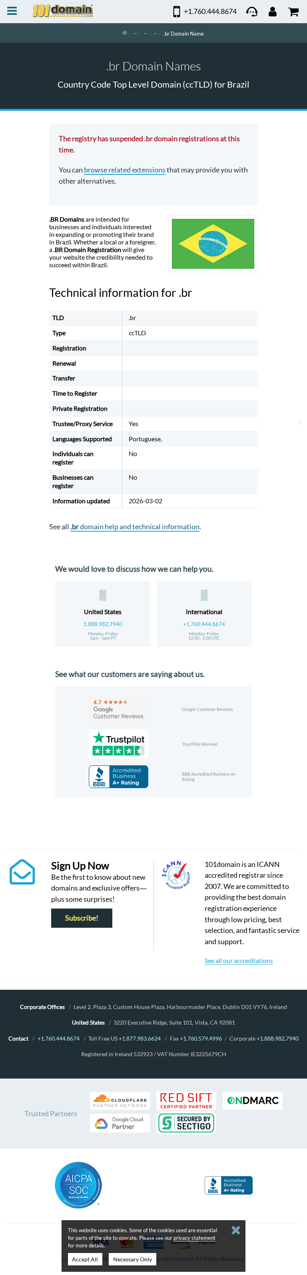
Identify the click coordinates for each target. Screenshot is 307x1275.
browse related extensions (124, 169)
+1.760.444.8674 (204, 624)
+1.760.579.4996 (201, 1038)
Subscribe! (81, 918)
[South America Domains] (146, 33)
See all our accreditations (239, 960)
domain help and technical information (134, 526)
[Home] (125, 33)
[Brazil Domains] (155, 33)
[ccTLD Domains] (136, 33)
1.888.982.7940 (103, 624)
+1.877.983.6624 (140, 1038)
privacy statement (194, 1238)
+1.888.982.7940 (278, 1038)
